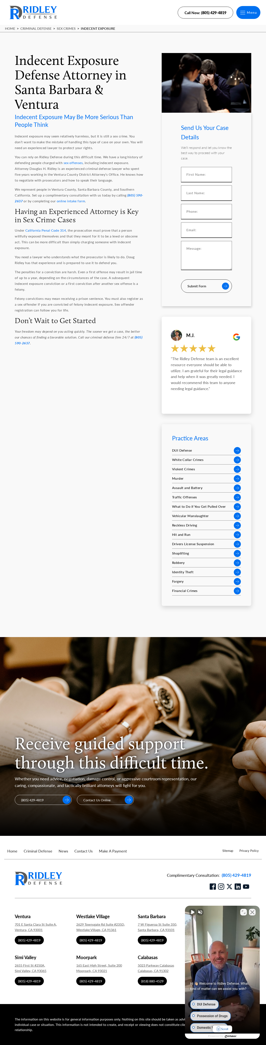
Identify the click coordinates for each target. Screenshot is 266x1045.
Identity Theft (182, 571)
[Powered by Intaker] (230, 1036)
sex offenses (73, 162)
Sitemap (227, 850)
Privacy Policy (249, 850)
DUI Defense (182, 450)
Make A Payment (113, 851)
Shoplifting (180, 553)
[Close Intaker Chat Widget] (252, 912)
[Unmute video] (192, 912)
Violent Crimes (183, 469)
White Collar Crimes (188, 459)
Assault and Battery (187, 487)
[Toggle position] (243, 912)
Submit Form (196, 286)
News (63, 851)
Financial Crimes (185, 590)
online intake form (71, 201)
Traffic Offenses (184, 497)
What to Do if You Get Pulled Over (199, 506)
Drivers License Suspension (193, 543)
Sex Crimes (66, 28)
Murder (178, 478)
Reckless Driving (184, 525)
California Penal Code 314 (45, 230)
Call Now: (205, 12)
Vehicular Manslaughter (190, 515)
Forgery (178, 581)
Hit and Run (181, 534)
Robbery (178, 562)
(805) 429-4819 (236, 875)
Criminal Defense (36, 28)
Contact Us (83, 851)
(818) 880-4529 (152, 981)
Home (10, 28)
